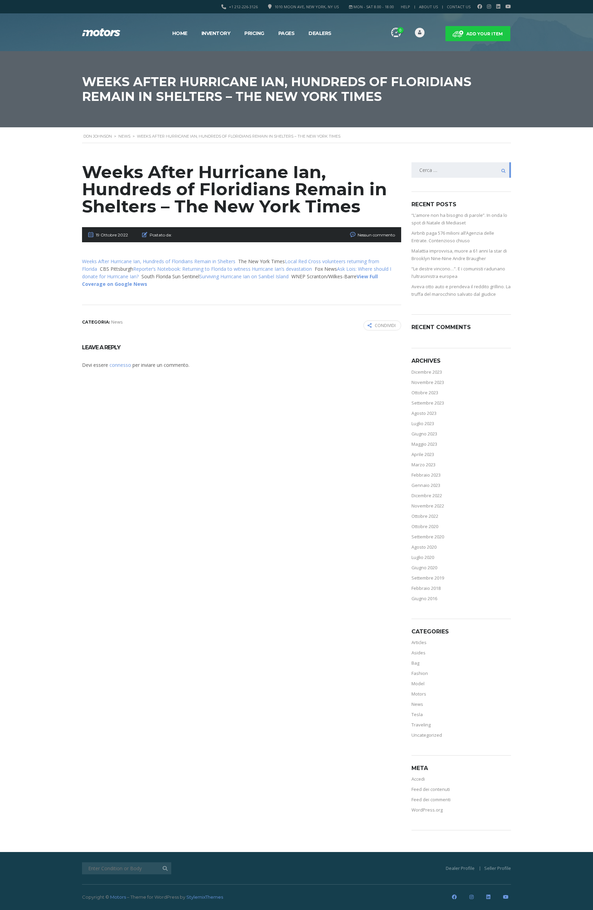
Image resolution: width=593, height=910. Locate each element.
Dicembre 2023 (426, 372)
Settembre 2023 (427, 403)
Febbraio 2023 (426, 475)
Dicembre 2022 (426, 495)
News (417, 704)
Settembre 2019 (427, 578)
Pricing (254, 33)
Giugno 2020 (424, 567)
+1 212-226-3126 (243, 6)
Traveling (421, 725)
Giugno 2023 (424, 434)
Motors (418, 694)
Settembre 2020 (427, 537)
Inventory (216, 33)
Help (405, 6)
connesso (120, 365)
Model (418, 683)
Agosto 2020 (424, 547)
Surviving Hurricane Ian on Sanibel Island (244, 276)
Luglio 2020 (422, 557)
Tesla (417, 714)
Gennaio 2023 (425, 485)
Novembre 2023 (427, 382)
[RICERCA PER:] (461, 170)
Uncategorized (426, 735)
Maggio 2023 (424, 444)
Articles (419, 642)
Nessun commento (376, 234)
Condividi (385, 325)
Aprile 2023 (422, 454)
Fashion (419, 673)
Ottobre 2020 (424, 526)
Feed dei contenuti (430, 789)
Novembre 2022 (427, 506)
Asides (418, 653)
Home (179, 33)
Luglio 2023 (422, 423)
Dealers (320, 33)
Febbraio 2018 (426, 588)
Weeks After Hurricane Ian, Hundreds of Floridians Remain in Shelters (158, 261)
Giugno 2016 (424, 598)
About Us (428, 6)
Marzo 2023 (423, 465)
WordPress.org (427, 810)
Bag (415, 663)
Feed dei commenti (431, 799)
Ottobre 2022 (424, 516)
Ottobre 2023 (424, 392)
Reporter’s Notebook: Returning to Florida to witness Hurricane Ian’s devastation (222, 269)
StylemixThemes (204, 897)
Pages (286, 33)
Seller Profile (497, 868)
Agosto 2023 (424, 413)
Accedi (418, 779)
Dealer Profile (460, 868)
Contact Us (458, 6)
